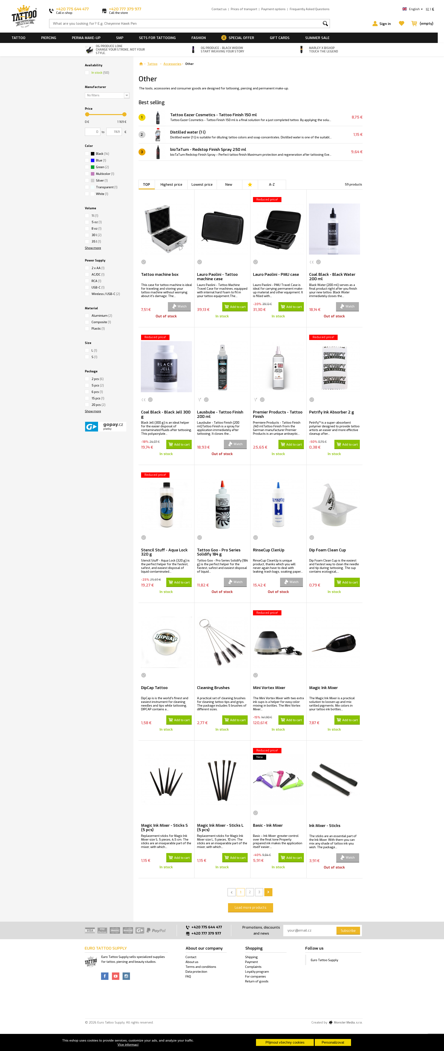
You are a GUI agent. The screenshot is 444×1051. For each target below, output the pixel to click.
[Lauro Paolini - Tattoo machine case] (222, 229)
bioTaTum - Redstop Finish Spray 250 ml (208, 149)
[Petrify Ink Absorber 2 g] (334, 366)
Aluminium (102, 316)
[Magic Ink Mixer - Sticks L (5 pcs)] (222, 779)
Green (102, 167)
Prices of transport (244, 9)
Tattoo (18, 38)
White (102, 194)
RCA (96, 281)
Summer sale (317, 38)
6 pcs (97, 392)
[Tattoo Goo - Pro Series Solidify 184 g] (222, 504)
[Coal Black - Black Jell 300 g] (166, 366)
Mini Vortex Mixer (269, 687)
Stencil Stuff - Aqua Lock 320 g (164, 552)
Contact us (219, 9)
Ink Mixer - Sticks (324, 825)
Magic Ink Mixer (323, 687)
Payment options (273, 9)
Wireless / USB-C (106, 294)
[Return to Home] (141, 64)
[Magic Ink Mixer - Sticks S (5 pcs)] (166, 779)
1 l (95, 216)
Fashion (198, 38)
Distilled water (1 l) (188, 132)
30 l (97, 235)
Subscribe (348, 931)
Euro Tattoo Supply (324, 960)
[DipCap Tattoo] (166, 642)
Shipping (251, 957)
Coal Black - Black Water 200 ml (332, 277)
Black (102, 154)
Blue (101, 160)
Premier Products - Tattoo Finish (277, 414)
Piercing (48, 38)
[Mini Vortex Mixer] (278, 642)
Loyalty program (257, 972)
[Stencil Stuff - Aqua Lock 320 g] (166, 504)
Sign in (385, 23)
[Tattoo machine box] (166, 229)
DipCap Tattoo (154, 687)
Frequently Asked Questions (310, 9)
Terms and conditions (200, 967)
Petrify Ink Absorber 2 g (331, 412)
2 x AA (98, 268)
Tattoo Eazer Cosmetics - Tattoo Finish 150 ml (213, 115)
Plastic (98, 329)
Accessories (172, 64)
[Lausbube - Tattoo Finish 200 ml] (222, 366)
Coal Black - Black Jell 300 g (166, 414)
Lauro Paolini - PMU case (276, 274)
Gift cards (280, 38)
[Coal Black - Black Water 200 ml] (334, 229)
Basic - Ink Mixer (268, 825)
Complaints (253, 967)
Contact (190, 957)
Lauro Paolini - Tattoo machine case (217, 277)
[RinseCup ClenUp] (278, 504)
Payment (251, 962)
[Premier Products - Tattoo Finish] (278, 366)
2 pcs (98, 379)
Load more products (250, 907)
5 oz (97, 222)
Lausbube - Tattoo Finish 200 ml (220, 414)
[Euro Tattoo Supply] (24, 16)
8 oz (97, 229)
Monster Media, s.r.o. (348, 1023)
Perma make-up (86, 38)
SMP (119, 38)
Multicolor (105, 174)
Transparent (106, 187)
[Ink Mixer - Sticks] (334, 780)
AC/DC (98, 274)
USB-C (98, 287)
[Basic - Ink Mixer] (278, 779)
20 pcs (98, 405)
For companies (255, 976)
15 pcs (98, 398)
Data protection (196, 972)
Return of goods (256, 981)
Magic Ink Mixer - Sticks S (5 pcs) (164, 827)
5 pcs (98, 385)
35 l (96, 241)
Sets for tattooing (157, 38)
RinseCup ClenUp (268, 550)
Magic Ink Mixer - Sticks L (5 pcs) (220, 827)
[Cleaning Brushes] (222, 642)
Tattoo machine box (160, 274)
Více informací (128, 1044)
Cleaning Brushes (213, 687)
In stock (100, 73)
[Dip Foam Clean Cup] (334, 504)
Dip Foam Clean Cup (327, 550)
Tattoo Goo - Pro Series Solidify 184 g (218, 552)
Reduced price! (267, 199)
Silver (102, 180)
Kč (427, 9)
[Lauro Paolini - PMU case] (278, 229)
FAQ (188, 976)
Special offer (241, 38)
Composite (101, 322)
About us (191, 962)
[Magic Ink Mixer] (334, 642)
